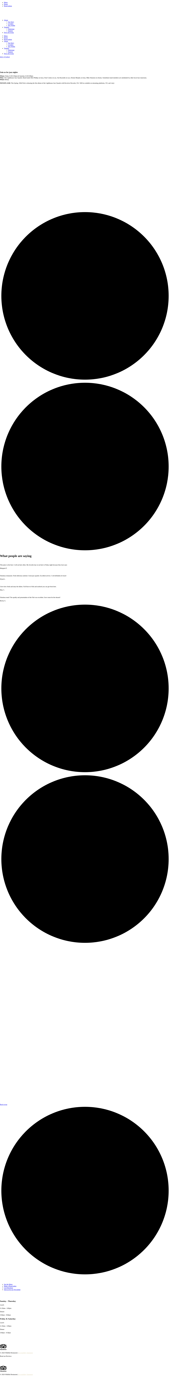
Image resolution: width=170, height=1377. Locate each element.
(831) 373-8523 (5, 57)
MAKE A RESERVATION (5, 1102)
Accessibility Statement (25, 1353)
